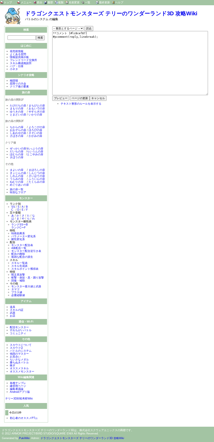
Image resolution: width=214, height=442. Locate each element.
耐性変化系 (18, 239)
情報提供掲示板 (19, 57)
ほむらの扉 (16, 154)
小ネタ (14, 69)
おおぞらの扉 (18, 130)
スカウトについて (21, 344)
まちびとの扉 (37, 105)
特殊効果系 (18, 233)
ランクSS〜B (19, 224)
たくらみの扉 (37, 181)
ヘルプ (119, 2)
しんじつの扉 (37, 173)
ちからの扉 (16, 127)
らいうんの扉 (35, 151)
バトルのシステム (21, 350)
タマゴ (15, 289)
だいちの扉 (16, 151)
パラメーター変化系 (23, 236)
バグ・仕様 (16, 66)
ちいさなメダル (19, 359)
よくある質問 (18, 54)
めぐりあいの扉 (19, 184)
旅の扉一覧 (16, 189)
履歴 (50, 2)
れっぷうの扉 (35, 148)
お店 (12, 315)
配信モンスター (19, 327)
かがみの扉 (35, 135)
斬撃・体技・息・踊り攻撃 (27, 277)
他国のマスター (19, 353)
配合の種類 (18, 253)
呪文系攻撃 (18, 274)
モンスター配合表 (22, 245)
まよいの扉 (16, 169)
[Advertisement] (87, 136)
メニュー (26, 2)
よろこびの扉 (37, 127)
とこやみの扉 (35, 154)
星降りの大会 (18, 83)
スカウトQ (16, 347)
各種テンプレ (18, 383)
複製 (61, 2)
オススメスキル (19, 368)
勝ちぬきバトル (19, 362)
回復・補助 (18, 280)
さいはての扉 (37, 176)
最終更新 (104, 2)
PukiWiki (24, 438)
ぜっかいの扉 (18, 148)
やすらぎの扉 (37, 111)
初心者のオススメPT (23, 418)
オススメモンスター (22, 371)
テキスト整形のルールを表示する (81, 103)
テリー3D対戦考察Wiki (19, 398)
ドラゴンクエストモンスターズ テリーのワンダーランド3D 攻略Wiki (111, 13)
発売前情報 (16, 51)
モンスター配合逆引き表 (26, 251)
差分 (39, 2)
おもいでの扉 (37, 108)
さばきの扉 (16, 135)
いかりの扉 (35, 114)
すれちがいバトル (21, 330)
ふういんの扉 (37, 178)
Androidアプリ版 (20, 391)
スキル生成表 (19, 265)
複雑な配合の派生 (22, 256)
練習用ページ (18, 386)
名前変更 (74, 2)
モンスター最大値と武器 (26, 286)
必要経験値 (18, 295)
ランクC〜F (18, 227)
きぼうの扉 (16, 157)
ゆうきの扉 (16, 111)
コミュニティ (18, 333)
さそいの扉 (35, 133)
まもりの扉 (16, 108)
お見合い (15, 356)
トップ (8, 2)
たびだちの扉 (18, 105)
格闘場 (14, 80)
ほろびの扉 (35, 130)
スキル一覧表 (19, 262)
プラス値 (16, 292)
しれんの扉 (16, 176)
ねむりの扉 (16, 181)
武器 (12, 312)
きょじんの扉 (18, 173)
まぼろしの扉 (37, 169)
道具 (12, 306)
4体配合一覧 (18, 248)
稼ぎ (12, 365)
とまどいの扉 (18, 114)
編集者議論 (16, 388)
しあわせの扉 (18, 133)
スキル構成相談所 (21, 63)
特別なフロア (18, 192)
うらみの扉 (16, 178)
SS (13, 206)
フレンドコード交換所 (23, 60)
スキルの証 (16, 309)
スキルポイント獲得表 (24, 268)
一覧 (87, 2)
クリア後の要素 (19, 86)
